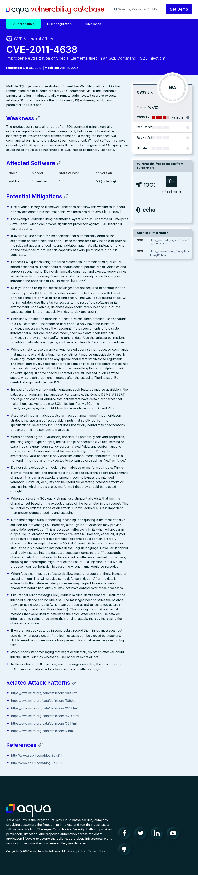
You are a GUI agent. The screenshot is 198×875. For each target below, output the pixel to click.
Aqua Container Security (28, 811)
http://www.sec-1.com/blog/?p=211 (36, 755)
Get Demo (179, 9)
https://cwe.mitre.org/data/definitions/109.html (44, 701)
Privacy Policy (77, 851)
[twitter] (141, 834)
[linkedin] (158, 834)
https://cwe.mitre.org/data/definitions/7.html (42, 731)
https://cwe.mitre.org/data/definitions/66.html (44, 723)
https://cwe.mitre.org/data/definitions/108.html (44, 693)
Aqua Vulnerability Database (55, 10)
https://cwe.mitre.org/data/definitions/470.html (45, 716)
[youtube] (174, 834)
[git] (125, 850)
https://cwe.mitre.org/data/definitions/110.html (44, 708)
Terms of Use (96, 851)
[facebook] (125, 834)
